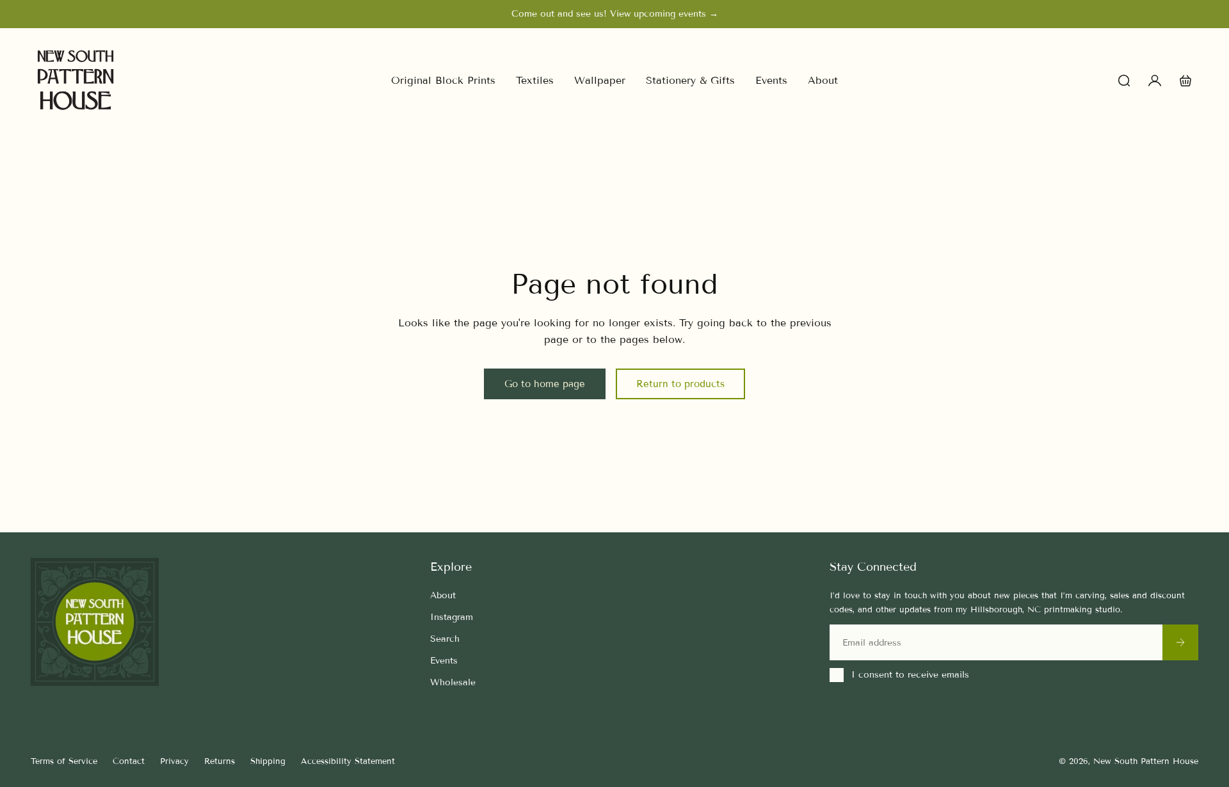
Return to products (680, 384)
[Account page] (1154, 81)
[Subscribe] (1180, 642)
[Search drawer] (1124, 81)
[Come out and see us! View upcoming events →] (614, 14)
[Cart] (1185, 81)
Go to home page (544, 384)
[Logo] (75, 80)
